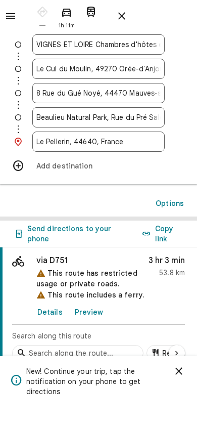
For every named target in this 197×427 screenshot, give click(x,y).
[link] (98, 307)
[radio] (42, 15)
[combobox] (98, 44)
